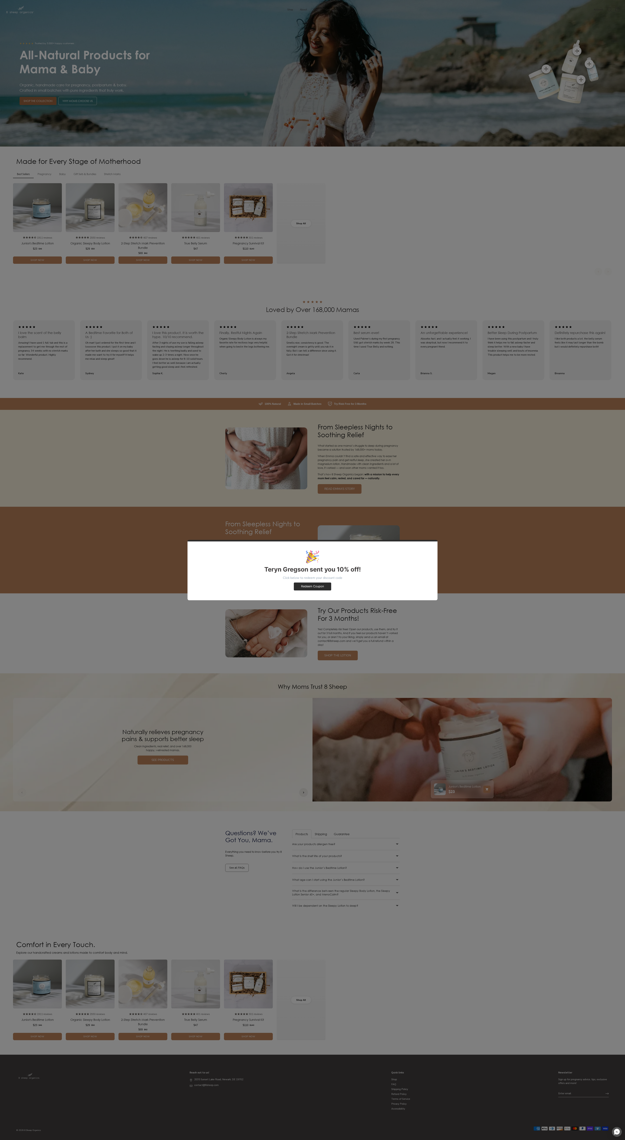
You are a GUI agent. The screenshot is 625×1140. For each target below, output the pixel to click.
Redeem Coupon (312, 586)
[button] (617, 1132)
